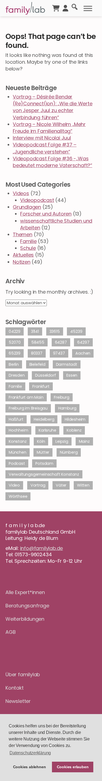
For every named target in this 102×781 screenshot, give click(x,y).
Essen (71, 375)
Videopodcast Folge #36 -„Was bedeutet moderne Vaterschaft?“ (52, 162)
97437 (59, 353)
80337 (36, 353)
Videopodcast (37, 200)
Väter (61, 485)
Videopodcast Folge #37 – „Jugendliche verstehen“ (44, 148)
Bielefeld (37, 364)
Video (14, 485)
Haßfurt (16, 419)
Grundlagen (27, 207)
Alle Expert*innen (25, 592)
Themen (22, 234)
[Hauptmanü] (88, 8)
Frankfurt (40, 386)
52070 (15, 342)
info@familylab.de (41, 548)
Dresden (17, 375)
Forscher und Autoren (46, 213)
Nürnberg (69, 452)
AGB (10, 632)
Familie (28, 241)
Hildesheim (75, 419)
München (17, 452)
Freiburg (61, 397)
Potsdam (44, 463)
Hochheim (18, 430)
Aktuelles (23, 254)
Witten (83, 485)
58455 (37, 342)
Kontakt (14, 687)
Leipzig (61, 441)
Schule (28, 248)
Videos (21, 193)
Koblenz (74, 430)
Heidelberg (44, 419)
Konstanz (17, 441)
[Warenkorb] (56, 8)
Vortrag (37, 485)
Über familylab (22, 674)
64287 (61, 342)
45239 (76, 331)
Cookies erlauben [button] (73, 767)
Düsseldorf (45, 375)
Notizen (21, 262)
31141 (35, 331)
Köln (41, 441)
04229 (14, 331)
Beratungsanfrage (27, 605)
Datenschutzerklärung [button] (30, 753)
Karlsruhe (47, 430)
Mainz (84, 441)
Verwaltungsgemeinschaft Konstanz (44, 474)
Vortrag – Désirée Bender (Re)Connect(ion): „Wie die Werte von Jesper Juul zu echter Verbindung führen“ (52, 107)
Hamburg (67, 408)
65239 (14, 353)
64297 (83, 342)
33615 (55, 331)
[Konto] (65, 8)
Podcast (17, 463)
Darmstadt (66, 364)
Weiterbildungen (24, 619)
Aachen (82, 353)
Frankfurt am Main (26, 397)
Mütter (43, 452)
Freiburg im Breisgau (28, 408)
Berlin (14, 364)
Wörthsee (18, 496)
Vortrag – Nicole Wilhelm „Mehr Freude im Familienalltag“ (49, 127)
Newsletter (18, 701)
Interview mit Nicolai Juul (42, 137)
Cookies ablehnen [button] (29, 767)
